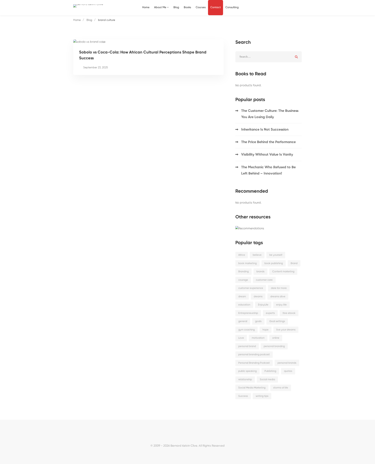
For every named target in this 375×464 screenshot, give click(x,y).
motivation (258, 338)
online (275, 338)
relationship (245, 379)
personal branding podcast (254, 354)
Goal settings (277, 321)
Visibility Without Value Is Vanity (267, 154)
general (242, 321)
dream (242, 296)
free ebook (289, 313)
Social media (267, 379)
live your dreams (286, 330)
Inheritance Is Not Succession (264, 129)
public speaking (247, 371)
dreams (258, 296)
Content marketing (283, 271)
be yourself (275, 255)
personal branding (274, 346)
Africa (241, 255)
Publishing (270, 371)
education (244, 305)
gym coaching (246, 330)
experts (270, 313)
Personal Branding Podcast (254, 363)
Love (241, 338)
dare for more (279, 288)
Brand (294, 263)
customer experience (250, 288)
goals (258, 321)
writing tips (262, 396)
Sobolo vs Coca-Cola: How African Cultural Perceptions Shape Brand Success (142, 55)
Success (243, 396)
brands (260, 271)
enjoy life (281, 305)
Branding (243, 271)
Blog (89, 20)
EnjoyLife (263, 305)
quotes (288, 371)
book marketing (247, 263)
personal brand (247, 346)
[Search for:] (268, 56)
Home (77, 20)
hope (265, 330)
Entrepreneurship (248, 313)
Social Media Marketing (251, 388)
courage (243, 280)
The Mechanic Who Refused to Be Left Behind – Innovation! (268, 170)
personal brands (287, 363)
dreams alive (277, 296)
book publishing (273, 263)
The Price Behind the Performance (268, 142)
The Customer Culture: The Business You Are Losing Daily (269, 114)
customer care (264, 280)
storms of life (280, 388)
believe (257, 255)
